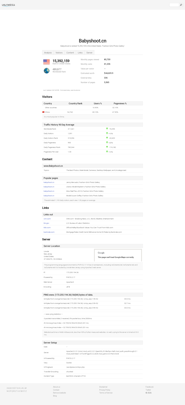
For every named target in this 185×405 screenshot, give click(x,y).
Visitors (59, 52)
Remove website (59, 393)
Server (89, 52)
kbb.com (47, 228)
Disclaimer (103, 387)
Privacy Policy (104, 390)
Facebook (150, 387)
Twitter (148, 390)
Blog (55, 396)
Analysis (48, 52)
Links (80, 52)
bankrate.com (49, 232)
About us (56, 387)
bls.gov (46, 223)
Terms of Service (105, 393)
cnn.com (47, 219)
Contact (56, 390)
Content (70, 52)
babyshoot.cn (49, 182)
